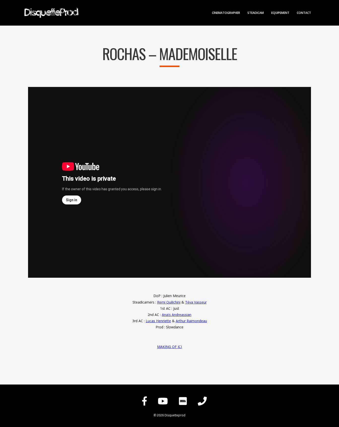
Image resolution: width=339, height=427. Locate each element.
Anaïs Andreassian (176, 314)
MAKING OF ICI (169, 346)
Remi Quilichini (168, 302)
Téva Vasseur (196, 302)
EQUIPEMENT (280, 13)
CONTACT (304, 13)
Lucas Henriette (158, 320)
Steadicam (255, 13)
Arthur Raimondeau (191, 320)
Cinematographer (226, 13)
